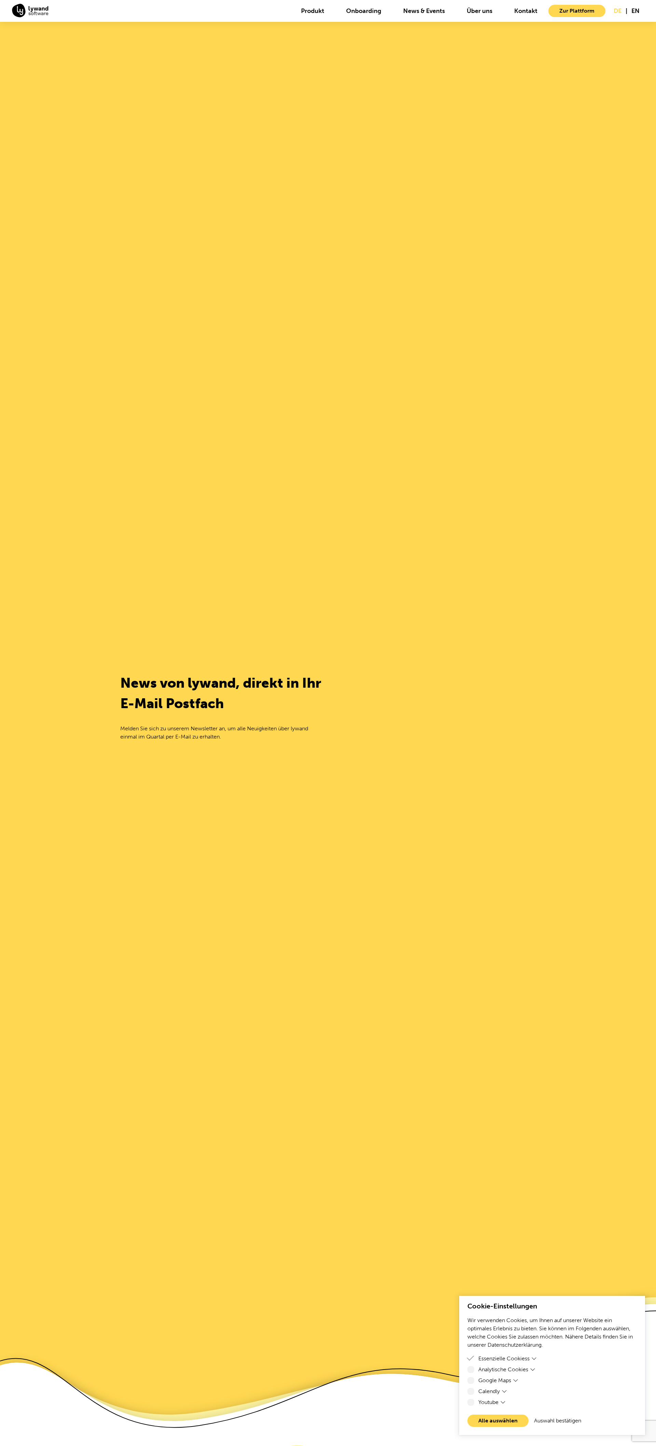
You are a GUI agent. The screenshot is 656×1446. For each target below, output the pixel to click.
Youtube (488, 1402)
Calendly (489, 1391)
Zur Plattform (576, 11)
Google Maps (494, 1380)
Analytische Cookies (503, 1369)
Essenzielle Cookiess (504, 1358)
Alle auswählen (498, 1420)
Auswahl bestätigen (557, 1420)
